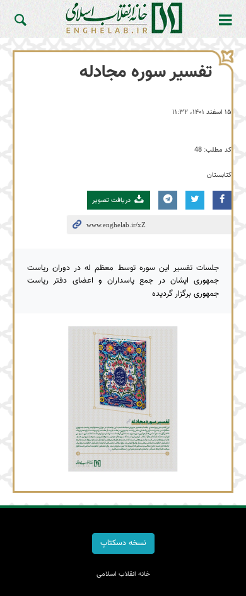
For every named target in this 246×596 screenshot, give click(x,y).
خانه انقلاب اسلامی (123, 18)
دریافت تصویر (112, 200)
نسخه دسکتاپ (123, 543)
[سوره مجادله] (123, 398)
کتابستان (219, 175)
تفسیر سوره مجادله (146, 72)
